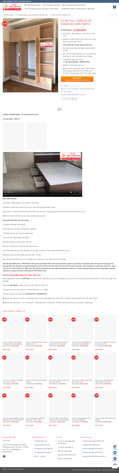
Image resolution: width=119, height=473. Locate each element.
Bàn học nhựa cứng (64, 451)
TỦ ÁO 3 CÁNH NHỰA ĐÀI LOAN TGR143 (36, 381)
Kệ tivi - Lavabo (39, 456)
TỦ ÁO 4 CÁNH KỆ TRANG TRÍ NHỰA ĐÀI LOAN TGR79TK (81, 343)
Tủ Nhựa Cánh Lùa (40, 441)
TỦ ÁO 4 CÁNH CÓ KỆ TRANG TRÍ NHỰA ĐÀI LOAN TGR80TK (12, 343)
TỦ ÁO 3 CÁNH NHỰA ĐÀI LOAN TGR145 (105, 419)
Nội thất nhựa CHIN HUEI (51, 5)
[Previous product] (114, 14)
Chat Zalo (115, 454)
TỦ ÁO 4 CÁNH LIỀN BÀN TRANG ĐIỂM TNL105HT (36, 343)
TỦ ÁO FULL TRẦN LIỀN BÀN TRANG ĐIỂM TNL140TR (104, 381)
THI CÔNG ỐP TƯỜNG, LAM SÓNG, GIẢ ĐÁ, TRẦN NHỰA (78, 9)
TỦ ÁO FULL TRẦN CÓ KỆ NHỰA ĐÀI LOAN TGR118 (105, 343)
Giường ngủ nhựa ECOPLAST (93, 452)
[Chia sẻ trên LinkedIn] (72, 98)
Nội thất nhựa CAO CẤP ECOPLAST (74, 5)
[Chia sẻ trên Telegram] (76, 98)
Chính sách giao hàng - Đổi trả (96, 470)
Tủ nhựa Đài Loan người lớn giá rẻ (31, 15)
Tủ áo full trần (67, 91)
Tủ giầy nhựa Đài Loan (42, 445)
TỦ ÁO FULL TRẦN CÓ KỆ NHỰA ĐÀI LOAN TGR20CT (13, 381)
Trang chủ (8, 15)
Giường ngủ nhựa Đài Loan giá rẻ (94, 456)
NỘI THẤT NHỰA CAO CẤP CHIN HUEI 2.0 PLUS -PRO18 (41, 9)
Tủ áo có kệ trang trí (60, 15)
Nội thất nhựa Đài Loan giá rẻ (77, 94)
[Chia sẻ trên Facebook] (62, 98)
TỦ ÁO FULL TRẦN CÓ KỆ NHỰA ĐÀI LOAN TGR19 (82, 381)
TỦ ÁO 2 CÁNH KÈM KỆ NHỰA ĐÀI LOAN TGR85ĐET (81, 419)
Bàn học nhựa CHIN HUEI (67, 455)
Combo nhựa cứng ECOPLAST (93, 441)
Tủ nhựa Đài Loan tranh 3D (43, 448)
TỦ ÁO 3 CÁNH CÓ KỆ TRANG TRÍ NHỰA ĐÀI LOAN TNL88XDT (59, 419)
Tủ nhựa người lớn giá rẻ (42, 452)
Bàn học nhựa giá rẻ (65, 458)
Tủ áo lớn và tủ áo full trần (86, 89)
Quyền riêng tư (111, 470)
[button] (114, 7)
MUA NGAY (7, 349)
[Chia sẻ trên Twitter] (65, 98)
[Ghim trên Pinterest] (69, 98)
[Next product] (110, 14)
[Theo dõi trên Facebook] (4, 456)
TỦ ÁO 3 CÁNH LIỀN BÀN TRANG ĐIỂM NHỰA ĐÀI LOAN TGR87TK (13, 419)
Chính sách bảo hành (79, 470)
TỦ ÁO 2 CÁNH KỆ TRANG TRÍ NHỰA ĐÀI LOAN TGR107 (35, 419)
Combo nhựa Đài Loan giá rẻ (93, 448)
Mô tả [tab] (59, 110)
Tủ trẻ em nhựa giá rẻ (65, 447)
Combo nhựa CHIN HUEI (91, 445)
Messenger (114, 460)
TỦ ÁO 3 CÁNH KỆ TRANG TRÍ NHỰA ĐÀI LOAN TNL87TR (58, 343)
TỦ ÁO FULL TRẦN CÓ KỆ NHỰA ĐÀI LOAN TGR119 (59, 381)
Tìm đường (114, 449)
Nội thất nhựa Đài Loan (32, 5)
